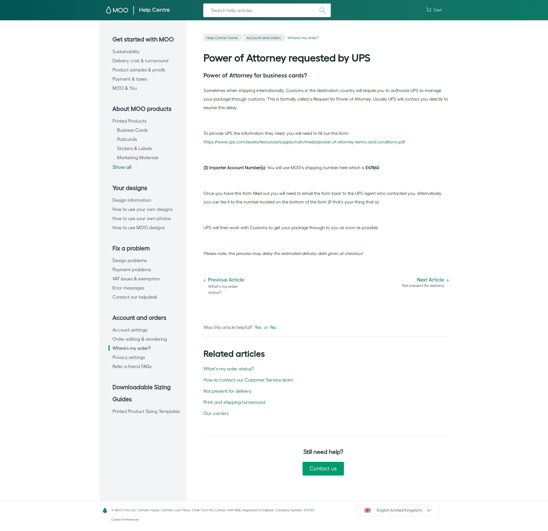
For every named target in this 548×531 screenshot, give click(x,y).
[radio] (258, 327)
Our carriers (216, 413)
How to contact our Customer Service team (248, 379)
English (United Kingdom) (399, 510)
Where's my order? (303, 38)
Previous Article (226, 280)
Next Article (430, 280)
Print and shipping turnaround (234, 402)
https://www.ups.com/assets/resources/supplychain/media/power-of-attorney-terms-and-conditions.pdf (304, 141)
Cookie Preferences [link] (125, 519)
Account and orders (264, 38)
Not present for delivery (227, 391)
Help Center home (222, 38)
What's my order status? (229, 368)
